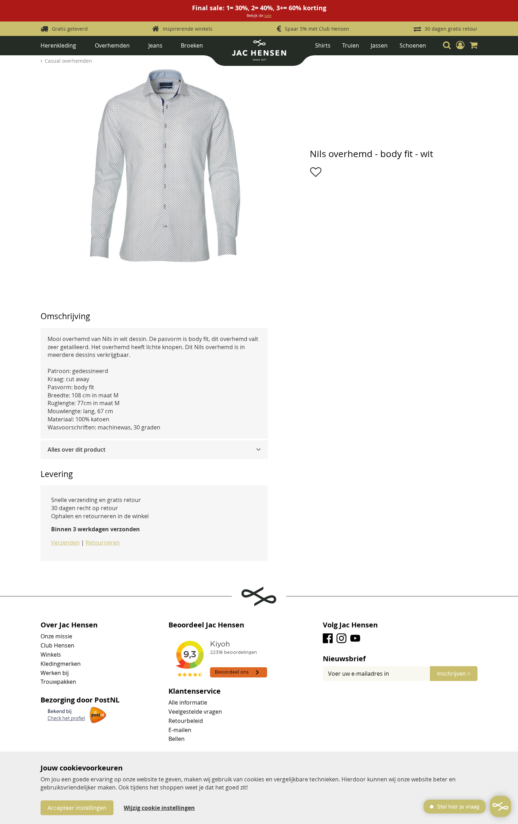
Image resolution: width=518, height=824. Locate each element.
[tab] (154, 449)
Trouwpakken (58, 682)
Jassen (379, 45)
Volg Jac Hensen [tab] (350, 625)
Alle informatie (187, 702)
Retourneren (103, 542)
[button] (460, 45)
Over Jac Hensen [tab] (69, 625)
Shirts (323, 45)
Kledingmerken (61, 664)
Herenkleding (58, 45)
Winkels (51, 654)
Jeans (155, 45)
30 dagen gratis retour (451, 28)
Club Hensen (57, 645)
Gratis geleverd (70, 28)
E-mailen (179, 730)
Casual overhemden (68, 60)
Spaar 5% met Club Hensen (317, 28)
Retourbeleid (185, 721)
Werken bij (55, 673)
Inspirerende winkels (187, 28)
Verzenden (65, 542)
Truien (350, 45)
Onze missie (56, 636)
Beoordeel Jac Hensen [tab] (206, 625)
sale (267, 15)
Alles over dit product (76, 449)
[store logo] (259, 52)
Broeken (192, 45)
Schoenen (413, 45)
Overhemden (112, 45)
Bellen (176, 739)
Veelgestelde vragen (195, 711)
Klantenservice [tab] (194, 691)
